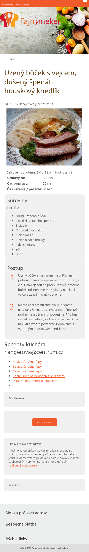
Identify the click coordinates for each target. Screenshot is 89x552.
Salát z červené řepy (27, 361)
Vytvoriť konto (22, 4)
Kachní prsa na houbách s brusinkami (39, 375)
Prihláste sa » (44, 422)
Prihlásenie (7, 4)
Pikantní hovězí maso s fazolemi (35, 380)
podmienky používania (23, 465)
